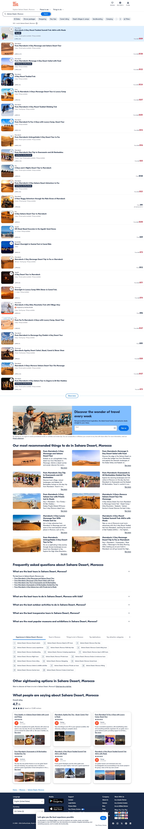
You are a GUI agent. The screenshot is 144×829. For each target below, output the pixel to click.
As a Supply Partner (120, 800)
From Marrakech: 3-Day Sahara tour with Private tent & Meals (35, 587)
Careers (104, 803)
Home (15, 790)
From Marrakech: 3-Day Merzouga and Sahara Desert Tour (34, 578)
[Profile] (128, 2)
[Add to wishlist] (11, 29)
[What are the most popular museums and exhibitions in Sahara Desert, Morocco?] (129, 621)
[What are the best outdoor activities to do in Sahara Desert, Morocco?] (129, 605)
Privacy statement (18, 438)
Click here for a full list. (63, 686)
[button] (72, 34)
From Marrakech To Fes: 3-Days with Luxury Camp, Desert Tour (110, 716)
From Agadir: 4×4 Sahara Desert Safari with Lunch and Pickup (31, 716)
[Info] (36, 23)
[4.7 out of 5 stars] (19, 708)
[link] (72, 34)
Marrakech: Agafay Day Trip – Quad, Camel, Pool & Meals (71, 716)
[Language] (120, 2)
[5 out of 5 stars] (31, 719)
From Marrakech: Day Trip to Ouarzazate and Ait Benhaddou (35, 583)
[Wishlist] (112, 2)
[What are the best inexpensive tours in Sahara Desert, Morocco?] (129, 613)
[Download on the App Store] (56, 809)
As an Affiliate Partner (121, 806)
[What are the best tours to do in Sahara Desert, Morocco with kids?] (129, 596)
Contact (70, 800)
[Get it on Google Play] (56, 801)
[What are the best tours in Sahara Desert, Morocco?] (129, 571)
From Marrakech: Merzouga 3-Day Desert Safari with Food (34, 580)
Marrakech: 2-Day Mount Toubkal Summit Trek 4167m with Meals (70, 753)
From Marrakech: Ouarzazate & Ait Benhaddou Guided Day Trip (36, 585)
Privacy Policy (72, 806)
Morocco (22, 790)
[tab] (29, 637)
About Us (105, 800)
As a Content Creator (121, 803)
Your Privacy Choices (74, 809)
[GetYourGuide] (15, 4)
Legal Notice (72, 803)
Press (104, 809)
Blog (103, 806)
